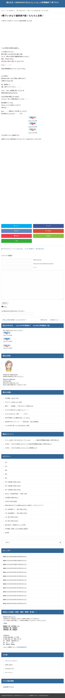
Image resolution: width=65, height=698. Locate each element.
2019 (4, 580)
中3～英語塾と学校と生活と (13, 482)
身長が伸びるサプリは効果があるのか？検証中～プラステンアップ (24, 505)
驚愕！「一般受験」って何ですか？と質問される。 (19, 406)
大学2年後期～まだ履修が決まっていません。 (18, 417)
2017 (4, 588)
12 (25, 560)
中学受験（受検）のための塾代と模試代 (16, 528)
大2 (6, 466)
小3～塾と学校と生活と (11, 521)
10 (22, 560)
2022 (4, 568)
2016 (4, 591)
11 (24, 560)
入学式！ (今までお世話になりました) (16, 444)
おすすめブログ (9, 668)
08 (19, 564)
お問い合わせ (9, 664)
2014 (4, 599)
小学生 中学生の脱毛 (11, 501)
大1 (6, 462)
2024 (4, 560)
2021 (4, 572)
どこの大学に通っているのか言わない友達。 (17, 425)
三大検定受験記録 (20, 647)
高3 (6, 470)
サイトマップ (9, 672)
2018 (4, 584)
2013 (4, 603)
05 (14, 560)
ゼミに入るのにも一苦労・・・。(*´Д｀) (16, 414)
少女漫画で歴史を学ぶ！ (12, 497)
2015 (4, 595)
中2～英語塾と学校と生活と (13, 486)
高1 (6, 478)
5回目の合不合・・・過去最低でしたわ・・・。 (51, 319)
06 (15, 568)
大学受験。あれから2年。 (12, 398)
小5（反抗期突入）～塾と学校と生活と (16, 513)
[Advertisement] (32, 35)
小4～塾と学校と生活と (11, 517)
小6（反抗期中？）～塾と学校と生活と (35, 248)
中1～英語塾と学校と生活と (13, 489)
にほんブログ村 (32, 120)
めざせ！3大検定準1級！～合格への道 (16, 493)
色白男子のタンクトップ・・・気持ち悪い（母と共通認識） (22, 421)
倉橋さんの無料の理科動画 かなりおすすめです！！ (15, 319)
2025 (4, 556)
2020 (4, 576)
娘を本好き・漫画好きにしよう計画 (15, 525)
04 (12, 560)
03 (10, 560)
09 (20, 560)
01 (7, 560)
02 (9, 556)
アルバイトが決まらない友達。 (14, 402)
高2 (6, 474)
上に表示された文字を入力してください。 (13, 311)
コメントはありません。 (18, 248)
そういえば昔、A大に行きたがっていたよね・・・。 (20, 440)
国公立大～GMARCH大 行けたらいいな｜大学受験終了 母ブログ (32, 2)
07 (17, 560)
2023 (4, 564)
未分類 (7, 532)
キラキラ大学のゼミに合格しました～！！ (17, 410)
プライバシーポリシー (11, 660)
